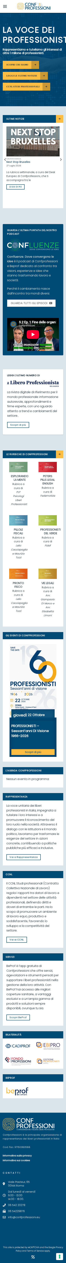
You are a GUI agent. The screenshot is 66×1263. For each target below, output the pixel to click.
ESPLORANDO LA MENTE (19, 478)
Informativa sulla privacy (17, 1155)
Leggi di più (15, 190)
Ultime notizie (15, 118)
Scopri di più (33, 752)
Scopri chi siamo (17, 65)
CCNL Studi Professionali (23, 86)
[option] (33, 700)
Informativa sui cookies (16, 1160)
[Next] (61, 167)
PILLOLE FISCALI (18, 531)
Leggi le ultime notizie (21, 76)
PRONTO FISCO (18, 585)
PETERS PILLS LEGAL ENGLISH (48, 479)
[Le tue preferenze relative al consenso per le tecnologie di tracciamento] (59, 1256)
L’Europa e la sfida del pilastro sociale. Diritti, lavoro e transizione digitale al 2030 (32, 163)
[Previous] (5, 167)
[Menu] (5, 6)
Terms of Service (35, 1250)
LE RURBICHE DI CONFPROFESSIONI (27, 454)
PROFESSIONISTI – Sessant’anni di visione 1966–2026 (30, 731)
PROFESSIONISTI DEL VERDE (50, 531)
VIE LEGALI (47, 583)
